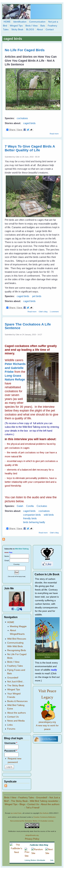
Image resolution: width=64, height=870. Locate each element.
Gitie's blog (43, 312)
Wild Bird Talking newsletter (44, 801)
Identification (19, 21)
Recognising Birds (16, 650)
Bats (42, 25)
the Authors (44, 813)
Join (51, 860)
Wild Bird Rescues (16, 639)
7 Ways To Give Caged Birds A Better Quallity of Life (30, 148)
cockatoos (22, 118)
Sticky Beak (17, 29)
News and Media (16, 720)
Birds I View (31, 25)
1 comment (54, 312)
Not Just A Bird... (15, 681)
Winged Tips (16, 25)
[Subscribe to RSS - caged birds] (3, 539)
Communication (37, 21)
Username (10, 743)
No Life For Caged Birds (25, 50)
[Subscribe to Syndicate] (5, 786)
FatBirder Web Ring (39, 845)
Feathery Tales (15, 666)
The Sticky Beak (15, 685)
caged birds (29, 123)
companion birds (32, 514)
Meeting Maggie (18, 626)
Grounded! (12, 677)
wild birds (49, 514)
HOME (7, 21)
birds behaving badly (34, 522)
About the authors (16, 713)
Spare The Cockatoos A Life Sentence (28, 326)
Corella (30, 506)
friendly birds (30, 518)
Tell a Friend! (33, 807)
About (40, 29)
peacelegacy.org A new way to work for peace (47, 725)
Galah (20, 506)
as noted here (16, 813)
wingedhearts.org (32, 835)
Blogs (22, 804)
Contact (50, 29)
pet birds (36, 296)
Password (10, 751)
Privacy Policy (32, 839)
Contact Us (13, 717)
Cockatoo (42, 506)
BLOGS (30, 29)
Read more (54, 134)
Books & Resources (17, 701)
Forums (11, 729)
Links (10, 725)
